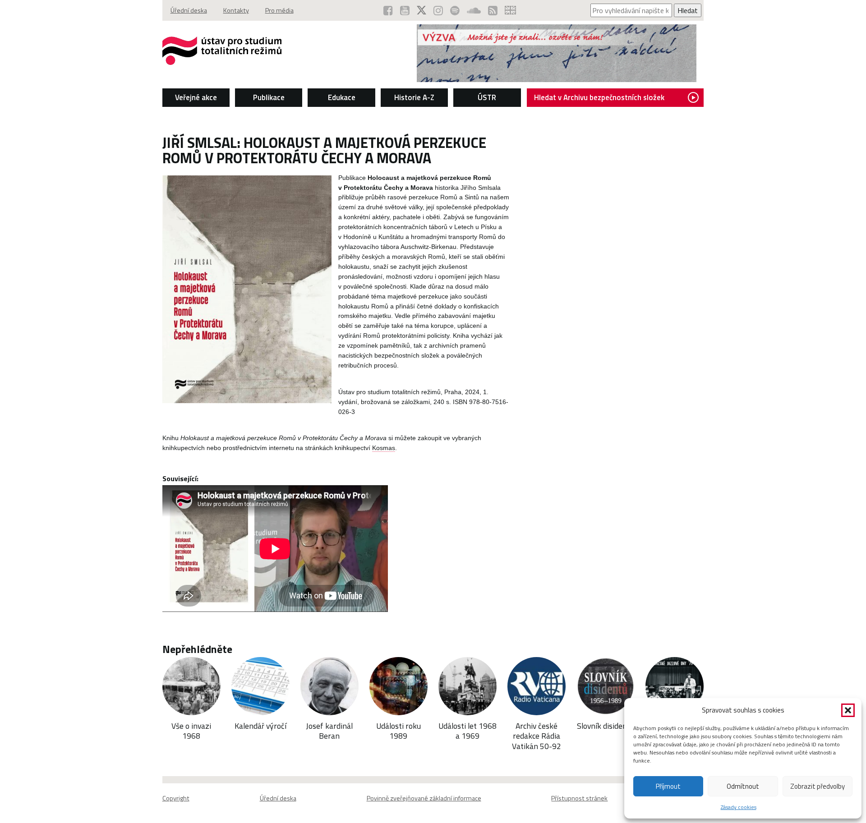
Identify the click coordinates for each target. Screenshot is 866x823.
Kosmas (383, 448)
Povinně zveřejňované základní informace (424, 798)
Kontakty (236, 10)
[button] (847, 710)
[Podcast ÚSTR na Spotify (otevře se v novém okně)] (455, 10)
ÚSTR (487, 97)
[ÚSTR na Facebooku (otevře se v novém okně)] (388, 10)
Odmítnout (743, 786)
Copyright (175, 798)
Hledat (687, 10)
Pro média (279, 10)
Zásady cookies (738, 807)
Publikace (269, 97)
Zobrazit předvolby (817, 786)
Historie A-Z (414, 97)
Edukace (341, 97)
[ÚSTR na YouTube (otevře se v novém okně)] (404, 10)
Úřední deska (188, 10)
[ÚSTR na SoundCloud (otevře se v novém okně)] (473, 10)
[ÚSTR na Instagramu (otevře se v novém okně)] (438, 10)
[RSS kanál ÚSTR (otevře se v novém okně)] (492, 10)
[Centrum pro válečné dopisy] (556, 79)
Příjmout (668, 786)
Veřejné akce (196, 97)
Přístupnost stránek (579, 798)
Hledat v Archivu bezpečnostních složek (599, 97)
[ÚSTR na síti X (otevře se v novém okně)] (421, 10)
